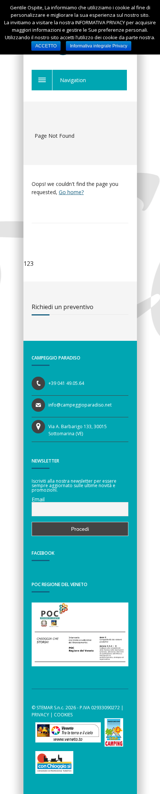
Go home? (71, 192)
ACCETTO (46, 46)
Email (38, 499)
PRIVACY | (42, 715)
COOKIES (63, 715)
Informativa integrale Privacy (98, 46)
